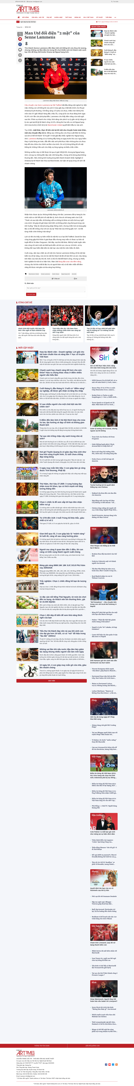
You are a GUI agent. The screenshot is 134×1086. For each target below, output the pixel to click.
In (76, 278)
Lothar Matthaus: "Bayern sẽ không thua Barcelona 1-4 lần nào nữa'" (104, 692)
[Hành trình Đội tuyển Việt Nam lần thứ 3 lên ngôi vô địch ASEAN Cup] (32, 315)
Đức (94, 644)
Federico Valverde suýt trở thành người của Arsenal (104, 562)
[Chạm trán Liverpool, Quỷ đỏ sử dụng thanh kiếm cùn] (104, 932)
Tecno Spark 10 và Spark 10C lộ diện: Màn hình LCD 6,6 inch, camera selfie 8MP (103, 404)
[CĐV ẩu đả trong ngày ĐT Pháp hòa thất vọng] (104, 706)
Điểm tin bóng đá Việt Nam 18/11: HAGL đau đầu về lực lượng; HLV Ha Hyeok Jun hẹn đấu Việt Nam (104, 785)
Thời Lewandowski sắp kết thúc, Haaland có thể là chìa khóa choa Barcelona (104, 1023)
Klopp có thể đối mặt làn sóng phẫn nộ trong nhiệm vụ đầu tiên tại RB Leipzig (104, 1030)
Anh (94, 468)
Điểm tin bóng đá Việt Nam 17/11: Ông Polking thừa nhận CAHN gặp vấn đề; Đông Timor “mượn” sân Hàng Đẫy (104, 792)
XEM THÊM (51, 680)
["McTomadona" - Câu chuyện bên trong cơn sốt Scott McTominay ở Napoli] (104, 591)
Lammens (32, 139)
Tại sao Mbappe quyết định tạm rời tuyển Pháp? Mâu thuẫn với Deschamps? (104, 733)
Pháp (94, 700)
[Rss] (116, 1064)
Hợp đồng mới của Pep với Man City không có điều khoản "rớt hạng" (103, 501)
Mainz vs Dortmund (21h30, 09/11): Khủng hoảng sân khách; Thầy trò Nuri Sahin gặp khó (103, 684)
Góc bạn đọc (98, 926)
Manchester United (55, 125)
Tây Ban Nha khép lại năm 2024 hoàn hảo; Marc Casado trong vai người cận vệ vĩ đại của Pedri (104, 570)
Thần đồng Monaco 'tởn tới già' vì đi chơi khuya (104, 848)
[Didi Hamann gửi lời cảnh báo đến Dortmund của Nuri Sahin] (104, 650)
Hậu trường (97, 815)
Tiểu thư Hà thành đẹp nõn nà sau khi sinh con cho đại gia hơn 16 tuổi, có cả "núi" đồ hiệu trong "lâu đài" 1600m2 (63, 633)
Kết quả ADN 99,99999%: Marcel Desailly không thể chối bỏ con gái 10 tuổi (104, 856)
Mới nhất (96, 349)
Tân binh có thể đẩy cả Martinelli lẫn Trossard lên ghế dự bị (104, 967)
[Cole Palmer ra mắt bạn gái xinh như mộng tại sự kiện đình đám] (104, 821)
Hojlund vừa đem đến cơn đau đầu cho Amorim (104, 494)
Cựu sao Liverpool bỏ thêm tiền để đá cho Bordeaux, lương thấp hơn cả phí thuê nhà (104, 748)
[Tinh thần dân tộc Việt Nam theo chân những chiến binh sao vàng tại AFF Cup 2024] (67, 315)
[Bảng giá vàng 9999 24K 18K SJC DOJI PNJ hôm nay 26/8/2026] (27, 570)
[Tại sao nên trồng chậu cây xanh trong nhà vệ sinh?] (27, 441)
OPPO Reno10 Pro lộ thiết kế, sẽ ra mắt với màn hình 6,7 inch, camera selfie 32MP (105, 381)
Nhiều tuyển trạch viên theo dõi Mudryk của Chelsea (103, 1015)
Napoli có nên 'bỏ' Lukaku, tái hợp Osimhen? (104, 628)
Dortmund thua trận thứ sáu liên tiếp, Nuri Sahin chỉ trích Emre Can (104, 677)
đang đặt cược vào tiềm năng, (69, 262)
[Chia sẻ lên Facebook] (20, 44)
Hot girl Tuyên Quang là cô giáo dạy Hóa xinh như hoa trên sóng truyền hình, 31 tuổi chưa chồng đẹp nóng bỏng (63, 454)
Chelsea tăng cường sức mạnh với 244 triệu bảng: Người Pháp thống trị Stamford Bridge (104, 509)
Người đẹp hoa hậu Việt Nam (26, 22)
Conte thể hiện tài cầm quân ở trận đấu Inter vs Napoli (104, 635)
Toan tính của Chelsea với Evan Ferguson (103, 438)
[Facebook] (106, 1064)
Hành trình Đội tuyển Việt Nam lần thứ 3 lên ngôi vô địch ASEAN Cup (31, 329)
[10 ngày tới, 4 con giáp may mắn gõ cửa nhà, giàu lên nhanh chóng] (27, 670)
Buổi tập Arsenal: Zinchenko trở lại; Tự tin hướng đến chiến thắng (104, 910)
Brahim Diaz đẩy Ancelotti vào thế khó (104, 555)
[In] (20, 55)
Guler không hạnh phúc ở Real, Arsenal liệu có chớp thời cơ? (103, 445)
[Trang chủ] (18, 17)
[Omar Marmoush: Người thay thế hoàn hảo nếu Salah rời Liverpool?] (104, 988)
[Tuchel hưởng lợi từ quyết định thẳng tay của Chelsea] (104, 474)
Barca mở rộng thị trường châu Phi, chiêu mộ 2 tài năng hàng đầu (104, 452)
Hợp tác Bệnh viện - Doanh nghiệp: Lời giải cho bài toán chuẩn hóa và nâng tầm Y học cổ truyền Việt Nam (62, 354)
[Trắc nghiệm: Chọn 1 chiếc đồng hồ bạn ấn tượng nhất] (27, 586)
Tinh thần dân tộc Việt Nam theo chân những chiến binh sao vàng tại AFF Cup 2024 (67, 330)
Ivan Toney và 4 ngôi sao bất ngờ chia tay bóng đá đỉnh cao (104, 959)
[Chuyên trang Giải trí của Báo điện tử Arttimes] (27, 9)
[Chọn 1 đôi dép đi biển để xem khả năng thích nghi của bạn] (27, 620)
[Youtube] (109, 1064)
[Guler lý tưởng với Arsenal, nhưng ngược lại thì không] (104, 418)
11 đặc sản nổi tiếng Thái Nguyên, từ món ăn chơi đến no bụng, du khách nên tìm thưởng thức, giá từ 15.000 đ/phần (63, 599)
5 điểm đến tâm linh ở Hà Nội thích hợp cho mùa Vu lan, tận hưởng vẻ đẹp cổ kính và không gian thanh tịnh (62, 422)
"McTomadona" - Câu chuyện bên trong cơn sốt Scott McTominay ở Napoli (103, 604)
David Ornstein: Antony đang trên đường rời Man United (104, 516)
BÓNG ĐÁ (20, 323)
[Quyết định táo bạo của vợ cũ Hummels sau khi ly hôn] (104, 877)
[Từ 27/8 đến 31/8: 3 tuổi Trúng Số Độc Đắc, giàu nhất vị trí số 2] (27, 523)
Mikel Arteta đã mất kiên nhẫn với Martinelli (104, 952)
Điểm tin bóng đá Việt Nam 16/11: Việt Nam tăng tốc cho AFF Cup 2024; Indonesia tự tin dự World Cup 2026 (104, 799)
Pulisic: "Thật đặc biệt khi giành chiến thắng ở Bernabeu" (104, 621)
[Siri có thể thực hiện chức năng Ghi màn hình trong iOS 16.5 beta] (104, 355)
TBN (94, 529)
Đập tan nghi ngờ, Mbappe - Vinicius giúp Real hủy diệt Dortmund (102, 903)
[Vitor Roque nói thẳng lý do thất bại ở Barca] (104, 535)
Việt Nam (96, 756)
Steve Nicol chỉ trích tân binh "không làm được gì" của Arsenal (104, 1008)
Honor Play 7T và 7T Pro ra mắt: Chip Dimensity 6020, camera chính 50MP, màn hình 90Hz (103, 389)
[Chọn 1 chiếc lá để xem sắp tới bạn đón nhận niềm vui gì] (27, 507)
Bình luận (20, 34)
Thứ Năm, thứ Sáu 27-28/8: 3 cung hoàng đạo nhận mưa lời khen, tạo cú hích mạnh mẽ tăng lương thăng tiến (61, 486)
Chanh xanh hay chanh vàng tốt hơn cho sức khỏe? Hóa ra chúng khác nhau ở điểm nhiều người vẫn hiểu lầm (61, 372)
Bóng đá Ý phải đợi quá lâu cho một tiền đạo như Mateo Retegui (104, 613)
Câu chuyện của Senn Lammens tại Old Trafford (43, 105)
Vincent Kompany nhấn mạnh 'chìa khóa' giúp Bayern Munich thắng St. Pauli (103, 670)
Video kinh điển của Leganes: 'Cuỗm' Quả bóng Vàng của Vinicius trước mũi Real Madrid (103, 841)
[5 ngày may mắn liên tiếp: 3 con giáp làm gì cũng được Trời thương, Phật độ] (27, 473)
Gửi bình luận (31, 294)
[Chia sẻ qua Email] (20, 50)
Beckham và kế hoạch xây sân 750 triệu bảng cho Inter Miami (104, 918)
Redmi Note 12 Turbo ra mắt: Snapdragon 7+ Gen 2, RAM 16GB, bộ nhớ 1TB (104, 396)
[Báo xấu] (20, 60)
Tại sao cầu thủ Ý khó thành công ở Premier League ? (104, 974)
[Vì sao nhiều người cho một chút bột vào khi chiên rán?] (27, 409)
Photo (95, 871)
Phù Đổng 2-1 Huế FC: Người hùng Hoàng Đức (104, 807)
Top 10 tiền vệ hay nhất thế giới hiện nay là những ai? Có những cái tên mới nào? (101, 330)
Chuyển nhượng (100, 412)
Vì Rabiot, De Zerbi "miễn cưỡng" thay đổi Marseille (104, 741)
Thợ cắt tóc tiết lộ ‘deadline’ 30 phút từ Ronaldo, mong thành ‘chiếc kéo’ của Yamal (103, 863)
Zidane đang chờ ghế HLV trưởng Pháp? (104, 726)
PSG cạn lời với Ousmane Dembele (104, 896)
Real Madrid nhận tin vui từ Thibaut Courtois (102, 577)
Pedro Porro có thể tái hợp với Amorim (103, 460)
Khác (94, 982)
